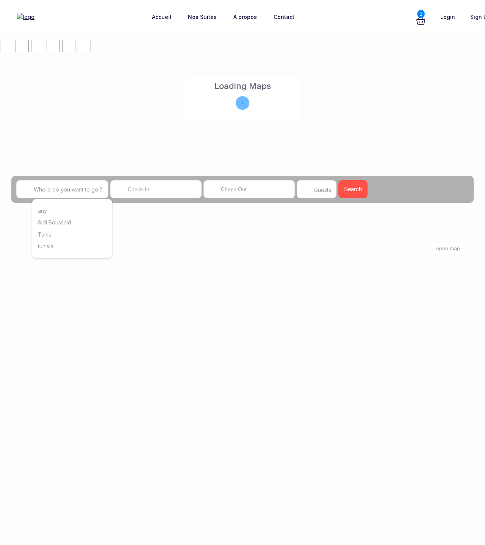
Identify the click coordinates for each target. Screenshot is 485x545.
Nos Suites (202, 17)
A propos (245, 17)
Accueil (161, 17)
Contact (284, 17)
